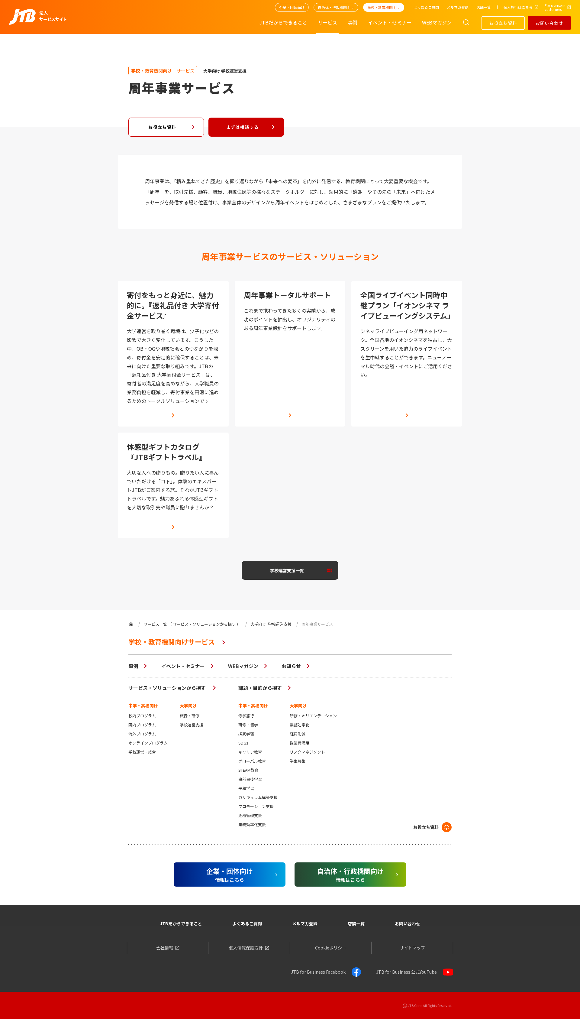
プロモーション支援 (256, 806)
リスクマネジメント (307, 752)
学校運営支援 (191, 725)
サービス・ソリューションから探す (167, 687)
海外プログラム (142, 734)
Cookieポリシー (330, 948)
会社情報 (164, 948)
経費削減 (297, 734)
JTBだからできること (181, 923)
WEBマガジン (243, 666)
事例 (133, 666)
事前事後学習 (250, 779)
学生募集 (297, 761)
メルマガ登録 (304, 923)
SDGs (243, 743)
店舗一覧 (356, 923)
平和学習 (246, 788)
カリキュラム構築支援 (258, 797)
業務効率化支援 (252, 824)
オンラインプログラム (148, 743)
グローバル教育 (252, 761)
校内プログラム (142, 716)
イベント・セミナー (183, 666)
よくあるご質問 (247, 923)
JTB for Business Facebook (318, 972)
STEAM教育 (248, 770)
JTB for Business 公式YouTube (406, 972)
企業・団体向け (291, 7)
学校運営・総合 (142, 752)
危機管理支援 (250, 815)
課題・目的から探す (260, 687)
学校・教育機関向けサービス (171, 641)
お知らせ (291, 666)
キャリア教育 (250, 752)
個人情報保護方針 (246, 948)
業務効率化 (299, 725)
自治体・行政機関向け (336, 7)
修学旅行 (246, 716)
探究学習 (246, 734)
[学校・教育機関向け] (131, 624)
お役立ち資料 (503, 23)
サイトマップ (412, 948)
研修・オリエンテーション (313, 716)
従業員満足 (299, 743)
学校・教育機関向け (383, 7)
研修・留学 (248, 725)
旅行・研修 (189, 716)
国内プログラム (142, 725)
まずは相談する (242, 127)
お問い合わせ (549, 23)
